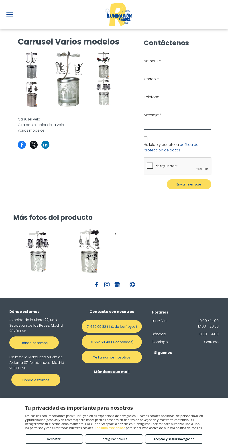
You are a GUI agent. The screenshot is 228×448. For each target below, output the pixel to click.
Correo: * (151, 78)
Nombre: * (152, 60)
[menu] (10, 14)
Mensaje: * (153, 115)
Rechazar (54, 439)
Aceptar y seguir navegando (174, 439)
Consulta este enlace (110, 428)
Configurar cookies (114, 439)
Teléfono (151, 97)
